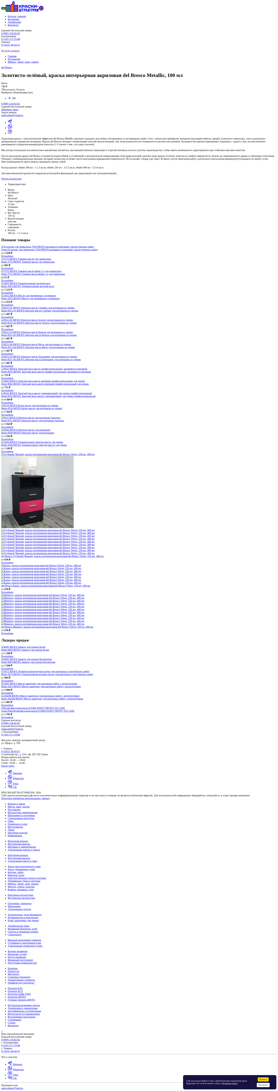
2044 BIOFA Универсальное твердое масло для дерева (34, 445)
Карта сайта (7, 766)
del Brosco (6, 67)
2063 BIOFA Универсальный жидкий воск (27, 286)
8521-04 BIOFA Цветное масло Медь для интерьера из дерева (38, 347)
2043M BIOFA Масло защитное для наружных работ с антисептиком (42, 698)
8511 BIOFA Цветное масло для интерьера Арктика (32, 420)
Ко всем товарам (10, 50)
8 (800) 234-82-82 (10, 33)
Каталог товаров (17, 16)
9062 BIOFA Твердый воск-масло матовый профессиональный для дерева (45, 384)
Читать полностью (11, 178)
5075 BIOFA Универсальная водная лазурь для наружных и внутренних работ (47, 674)
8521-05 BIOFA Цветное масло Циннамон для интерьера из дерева (41, 359)
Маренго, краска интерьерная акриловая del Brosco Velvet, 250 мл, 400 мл (47, 627)
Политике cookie (229, 1083)
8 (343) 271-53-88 (10, 39)
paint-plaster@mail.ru (12, 115)
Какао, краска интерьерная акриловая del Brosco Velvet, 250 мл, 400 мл (45, 585)
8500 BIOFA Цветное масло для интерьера (27, 432)
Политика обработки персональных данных (25, 798)
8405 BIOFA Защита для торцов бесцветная (28, 662)
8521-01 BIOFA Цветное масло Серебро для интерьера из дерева (39, 310)
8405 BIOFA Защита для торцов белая (25, 649)
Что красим (14, 59)
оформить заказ (9, 109)
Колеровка (13, 19)
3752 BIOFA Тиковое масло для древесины (28, 261)
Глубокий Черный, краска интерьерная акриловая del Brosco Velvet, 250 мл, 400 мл (52, 556)
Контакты (13, 25)
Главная (12, 56)
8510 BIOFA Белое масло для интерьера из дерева (31, 408)
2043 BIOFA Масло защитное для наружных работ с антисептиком (41, 686)
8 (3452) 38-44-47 (10, 45)
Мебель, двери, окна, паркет (23, 62)
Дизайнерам (14, 22)
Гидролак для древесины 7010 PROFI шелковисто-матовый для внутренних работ (49, 249)
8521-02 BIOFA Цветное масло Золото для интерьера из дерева (39, 323)
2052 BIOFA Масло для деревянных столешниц (30, 298)
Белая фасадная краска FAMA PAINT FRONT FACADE (37, 711)
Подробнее (7, 256)
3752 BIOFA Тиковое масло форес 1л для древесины (33, 274)
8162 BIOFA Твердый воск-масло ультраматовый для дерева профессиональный (48, 396)
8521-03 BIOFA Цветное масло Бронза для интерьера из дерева (39, 335)
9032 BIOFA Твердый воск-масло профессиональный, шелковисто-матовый (46, 371)
